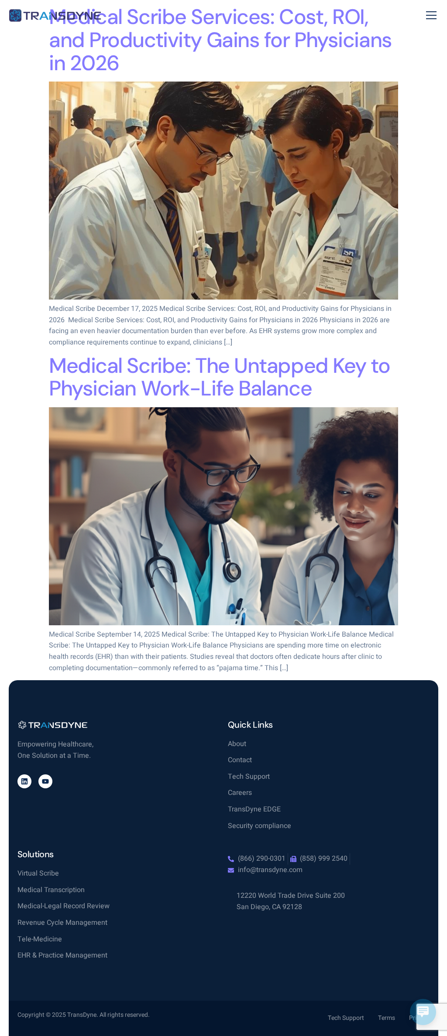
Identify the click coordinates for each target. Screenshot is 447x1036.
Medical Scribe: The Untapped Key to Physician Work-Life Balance (219, 377)
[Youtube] (45, 781)
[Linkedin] (24, 781)
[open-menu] (431, 15)
